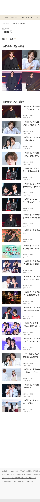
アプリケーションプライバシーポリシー (13, 474)
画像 (3, 39)
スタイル (13, 17)
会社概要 (4, 471)
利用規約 (22, 471)
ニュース (5, 17)
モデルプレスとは (13, 471)
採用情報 (35, 471)
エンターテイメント (25, 17)
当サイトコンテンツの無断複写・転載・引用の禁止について (19, 478)
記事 (11, 39)
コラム (36, 17)
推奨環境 (28, 471)
